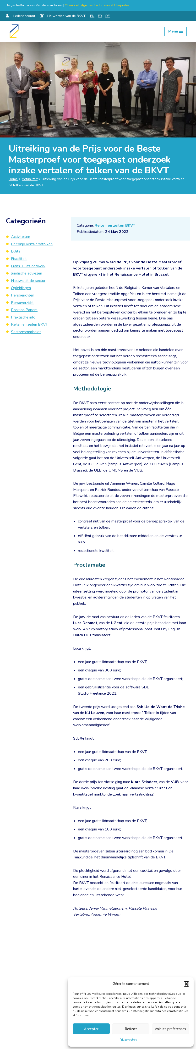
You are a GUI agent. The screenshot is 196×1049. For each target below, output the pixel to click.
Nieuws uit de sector (28, 280)
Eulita (15, 251)
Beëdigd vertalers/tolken (32, 244)
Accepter (91, 1029)
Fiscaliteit (19, 258)
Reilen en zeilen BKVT (115, 225)
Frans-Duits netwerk (28, 266)
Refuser (131, 1029)
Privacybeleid (128, 1040)
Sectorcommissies (26, 332)
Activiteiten (20, 236)
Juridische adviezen (26, 273)
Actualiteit (30, 178)
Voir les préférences (170, 1029)
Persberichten (22, 295)
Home (13, 178)
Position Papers (24, 310)
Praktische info (23, 317)
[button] (186, 984)
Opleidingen (21, 288)
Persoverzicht (22, 302)
